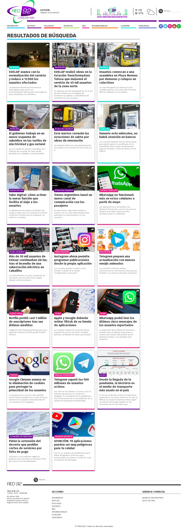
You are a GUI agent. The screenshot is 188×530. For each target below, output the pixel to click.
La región (125, 26)
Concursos (144, 26)
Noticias (31, 26)
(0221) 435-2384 (148, 501)
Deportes (68, 26)
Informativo (12, 26)
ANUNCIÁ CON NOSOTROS (152, 498)
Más (84, 26)
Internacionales (99, 26)
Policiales (49, 26)
